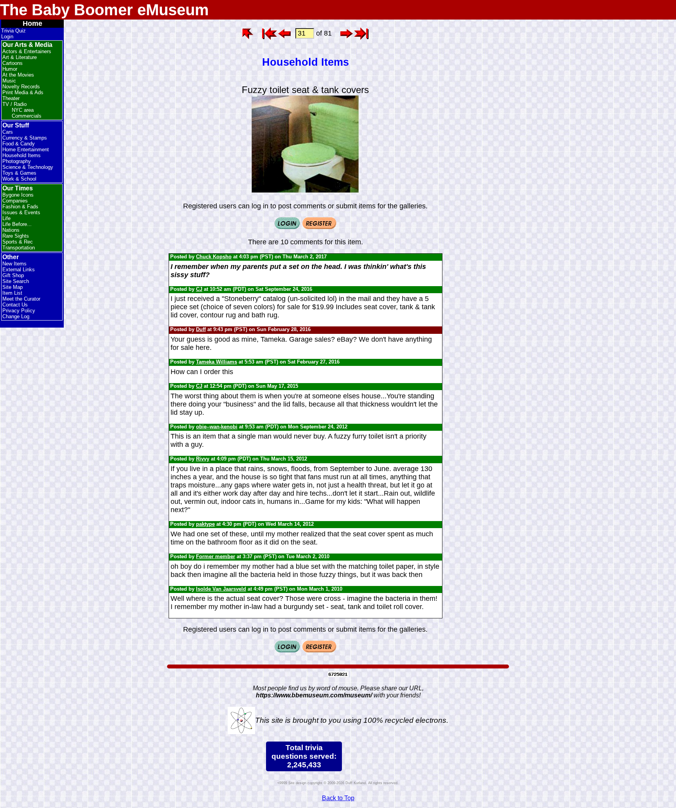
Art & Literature (19, 57)
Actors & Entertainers (26, 51)
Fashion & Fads (20, 207)
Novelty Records (21, 87)
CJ (199, 289)
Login (7, 36)
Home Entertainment (25, 149)
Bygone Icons (18, 195)
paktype (205, 524)
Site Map (12, 287)
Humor (9, 69)
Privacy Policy (18, 311)
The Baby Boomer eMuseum (104, 9)
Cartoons (12, 63)
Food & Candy (18, 144)
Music (9, 81)
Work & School (19, 179)
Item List (12, 293)
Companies (15, 201)
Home (32, 23)
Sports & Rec (17, 242)
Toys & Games (19, 173)
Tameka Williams (216, 362)
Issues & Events (21, 212)
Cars (7, 132)
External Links (18, 269)
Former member (215, 556)
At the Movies (18, 75)
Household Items (21, 155)
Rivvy (202, 459)
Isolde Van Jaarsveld (221, 589)
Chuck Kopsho (214, 257)
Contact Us (15, 305)
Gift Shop (13, 275)
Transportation (18, 248)
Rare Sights (15, 236)
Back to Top (338, 798)
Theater (11, 98)
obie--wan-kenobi (216, 427)
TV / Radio (14, 104)
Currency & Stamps (24, 138)
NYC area (23, 110)
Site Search (15, 281)
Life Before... (17, 224)
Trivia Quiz (13, 31)
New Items (14, 264)
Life (6, 218)
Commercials (26, 116)
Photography (16, 161)
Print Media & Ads (22, 92)
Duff (201, 329)
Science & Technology (27, 167)
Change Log (15, 316)
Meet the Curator (21, 299)
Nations (11, 230)
